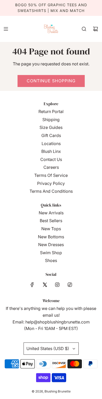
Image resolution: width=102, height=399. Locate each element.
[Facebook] (32, 284)
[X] (44, 284)
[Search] (84, 29)
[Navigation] (6, 29)
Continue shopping (51, 80)
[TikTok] (70, 284)
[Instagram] (57, 284)
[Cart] (95, 29)
